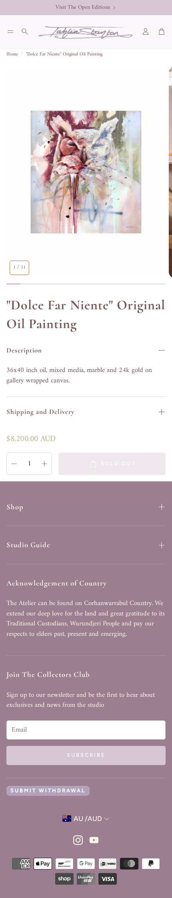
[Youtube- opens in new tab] (94, 840)
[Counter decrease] (14, 464)
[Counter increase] (44, 464)
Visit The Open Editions (83, 7)
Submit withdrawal (48, 790)
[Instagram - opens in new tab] (78, 840)
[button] (10, 31)
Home (12, 54)
